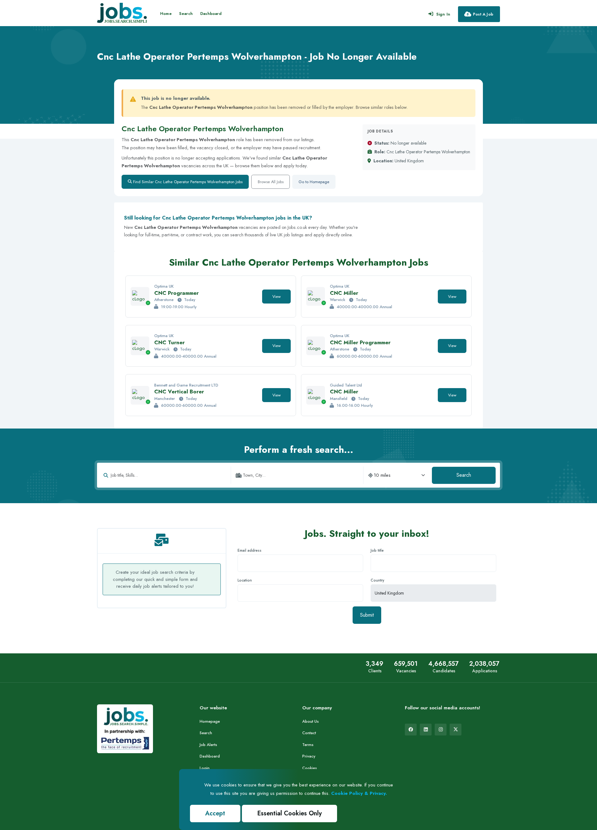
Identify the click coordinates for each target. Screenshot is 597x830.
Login (205, 768)
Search (186, 13)
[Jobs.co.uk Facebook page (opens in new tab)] (411, 729)
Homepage (210, 721)
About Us (310, 721)
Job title (377, 550)
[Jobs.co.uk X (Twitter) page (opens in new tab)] (455, 729)
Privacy (308, 756)
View (276, 296)
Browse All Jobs (271, 182)
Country (377, 580)
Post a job (483, 14)
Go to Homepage (313, 182)
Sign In (443, 14)
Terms (307, 745)
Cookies (309, 768)
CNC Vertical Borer (179, 391)
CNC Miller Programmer (360, 342)
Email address (249, 550)
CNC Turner (169, 342)
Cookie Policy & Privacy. (359, 793)
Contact (309, 733)
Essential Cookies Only (289, 813)
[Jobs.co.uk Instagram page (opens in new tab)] (441, 729)
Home (166, 13)
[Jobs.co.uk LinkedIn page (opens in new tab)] (426, 729)
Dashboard (211, 13)
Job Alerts (208, 745)
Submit (367, 615)
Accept (215, 813)
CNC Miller (344, 293)
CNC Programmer (176, 293)
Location (245, 580)
